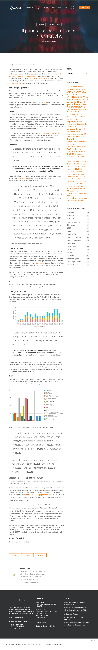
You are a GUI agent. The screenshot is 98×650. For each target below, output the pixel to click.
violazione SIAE (30, 76)
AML (70, 91)
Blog (59, 7)
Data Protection (72, 131)
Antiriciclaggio (76, 97)
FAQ (66, 7)
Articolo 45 (85, 99)
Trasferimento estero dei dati (76, 194)
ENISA (40, 102)
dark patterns (71, 129)
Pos (72, 169)
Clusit (46, 102)
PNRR (68, 169)
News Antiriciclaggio (74, 237)
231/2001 (70, 213)
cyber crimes (70, 124)
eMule (68, 136)
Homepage (29, 7)
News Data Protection (75, 240)
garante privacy (71, 146)
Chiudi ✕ (93, 641)
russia (84, 176)
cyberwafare (39, 263)
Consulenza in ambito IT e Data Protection (73, 618)
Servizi (45, 7)
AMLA (84, 92)
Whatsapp (70, 200)
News (53, 7)
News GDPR (71, 249)
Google (78, 149)
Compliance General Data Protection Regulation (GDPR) (75, 603)
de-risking (81, 131)
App (87, 97)
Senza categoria (73, 259)
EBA (78, 134)
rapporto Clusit (22, 178)
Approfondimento (73, 222)
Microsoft (71, 164)
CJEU (73, 114)
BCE (86, 109)
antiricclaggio (72, 94)
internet (82, 156)
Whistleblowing (79, 200)
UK (79, 198)
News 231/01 (71, 234)
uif (76, 198)
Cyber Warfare (71, 126)
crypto (80, 121)
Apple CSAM (77, 99)
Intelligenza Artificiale (73, 156)
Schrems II (81, 179)
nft (81, 164)
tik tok (84, 188)
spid (84, 183)
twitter (69, 198)
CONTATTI (84, 7)
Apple (70, 99)
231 (68, 87)
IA (75, 154)
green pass (71, 151)
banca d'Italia (72, 109)
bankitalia (81, 109)
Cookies (83, 117)
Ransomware (78, 171)
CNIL (77, 114)
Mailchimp (86, 159)
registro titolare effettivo (75, 174)
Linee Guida (79, 159)
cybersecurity (81, 124)
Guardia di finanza (81, 151)
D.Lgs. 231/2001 (81, 126)
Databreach (80, 129)
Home (10, 64)
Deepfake (69, 134)
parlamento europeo (73, 166)
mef (74, 161)
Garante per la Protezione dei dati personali (77, 143)
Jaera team (25, 569)
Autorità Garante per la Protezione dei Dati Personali (77, 104)
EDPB (83, 134)
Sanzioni (69, 179)
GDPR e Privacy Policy (16, 617)
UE (73, 198)
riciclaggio (79, 176)
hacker (70, 154)
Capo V (69, 114)
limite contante (71, 159)
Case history (73, 7)
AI (87, 89)
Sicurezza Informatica (73, 183)
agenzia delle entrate (77, 87)
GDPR (70, 149)
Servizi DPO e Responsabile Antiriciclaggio (76, 622)
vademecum (83, 198)
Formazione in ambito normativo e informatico (74, 626)
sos (81, 184)
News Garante (72, 246)
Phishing (83, 166)
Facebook (80, 136)
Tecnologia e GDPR (74, 262)
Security (69, 181)
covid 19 (70, 119)
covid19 (76, 119)
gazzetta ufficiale (81, 146)
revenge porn (71, 176)
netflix (78, 164)
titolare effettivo (72, 191)
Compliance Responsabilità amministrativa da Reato (72, 614)
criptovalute (72, 121)
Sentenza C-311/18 (79, 181)
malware (69, 161)
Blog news (71, 225)
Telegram (70, 188)
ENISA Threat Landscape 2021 (50, 133)
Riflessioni (70, 256)
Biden (68, 112)
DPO (74, 134)
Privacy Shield (70, 171)
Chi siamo (38, 7)
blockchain (75, 112)
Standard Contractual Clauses (76, 186)
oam (84, 164)
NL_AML (70, 253)
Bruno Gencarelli (84, 112)
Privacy (78, 169)
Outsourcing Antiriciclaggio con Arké (75, 610)
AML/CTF (77, 92)
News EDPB (71, 243)
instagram (80, 154)
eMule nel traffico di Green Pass (38, 78)
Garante (71, 139)
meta (78, 161)
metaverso (84, 161)
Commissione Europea (73, 117)
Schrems (74, 179)
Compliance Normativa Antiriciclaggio (75, 607)
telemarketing (78, 188)
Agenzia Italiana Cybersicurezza (76, 89)
